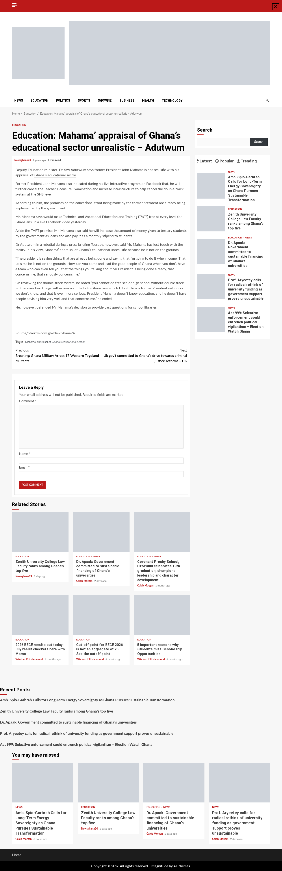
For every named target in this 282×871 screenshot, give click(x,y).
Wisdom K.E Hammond (29, 659)
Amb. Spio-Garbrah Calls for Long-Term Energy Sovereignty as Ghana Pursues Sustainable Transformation (211, 186)
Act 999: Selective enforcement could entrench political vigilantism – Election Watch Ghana (211, 319)
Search (204, 130)
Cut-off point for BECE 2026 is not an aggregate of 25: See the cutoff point (101, 615)
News (18, 100)
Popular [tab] (226, 161)
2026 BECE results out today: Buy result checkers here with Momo (40, 615)
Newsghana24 (23, 160)
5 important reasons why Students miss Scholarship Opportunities (162, 615)
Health (148, 100)
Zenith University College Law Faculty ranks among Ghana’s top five (40, 532)
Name (24, 454)
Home (16, 855)
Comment (28, 401)
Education (39, 100)
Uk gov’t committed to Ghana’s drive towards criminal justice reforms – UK (145, 356)
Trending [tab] (248, 161)
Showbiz (105, 100)
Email (24, 467)
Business (126, 100)
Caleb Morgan (84, 581)
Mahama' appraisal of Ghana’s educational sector (55, 342)
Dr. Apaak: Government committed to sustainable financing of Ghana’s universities (101, 532)
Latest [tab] (205, 161)
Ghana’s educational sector (55, 175)
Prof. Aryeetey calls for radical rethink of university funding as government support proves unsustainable (211, 286)
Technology (172, 100)
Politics (63, 100)
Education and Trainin (118, 217)
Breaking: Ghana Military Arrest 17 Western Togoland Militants (57, 356)
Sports (84, 100)
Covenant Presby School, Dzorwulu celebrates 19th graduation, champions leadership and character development (162, 532)
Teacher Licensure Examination (68, 189)
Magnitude (159, 866)
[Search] (267, 100)
